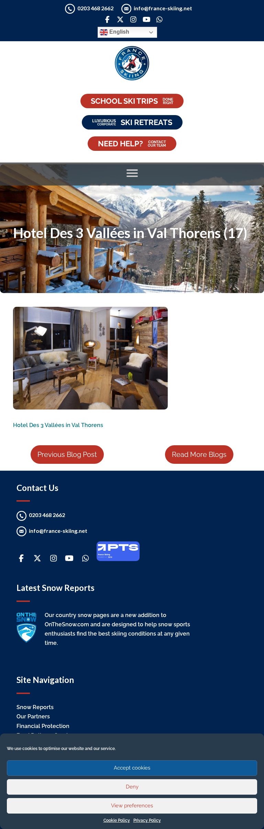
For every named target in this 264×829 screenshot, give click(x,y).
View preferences (132, 806)
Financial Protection (42, 726)
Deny (132, 787)
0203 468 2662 (95, 8)
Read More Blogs (199, 454)
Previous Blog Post (67, 454)
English (118, 32)
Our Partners (33, 716)
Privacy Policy (147, 820)
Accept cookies (132, 768)
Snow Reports (35, 707)
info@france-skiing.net (163, 8)
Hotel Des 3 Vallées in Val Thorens (58, 425)
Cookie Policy (116, 820)
